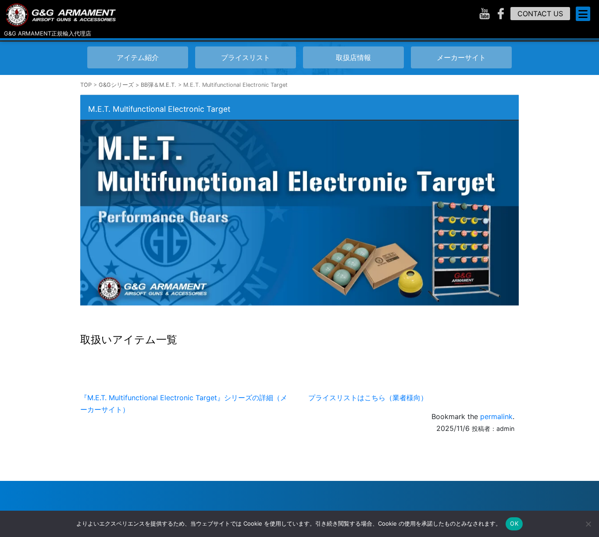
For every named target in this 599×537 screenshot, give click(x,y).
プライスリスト (245, 57)
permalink (496, 416)
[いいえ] (588, 523)
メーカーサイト (461, 57)
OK (514, 523)
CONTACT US (540, 13)
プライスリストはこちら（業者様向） (368, 397)
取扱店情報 (353, 57)
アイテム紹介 (138, 57)
